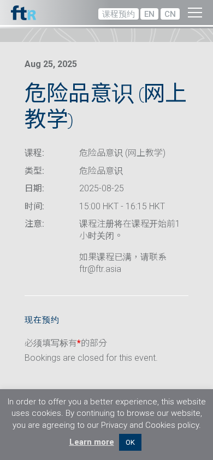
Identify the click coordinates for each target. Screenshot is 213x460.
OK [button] (130, 442)
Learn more (91, 442)
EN (149, 14)
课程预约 (118, 14)
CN (170, 14)
